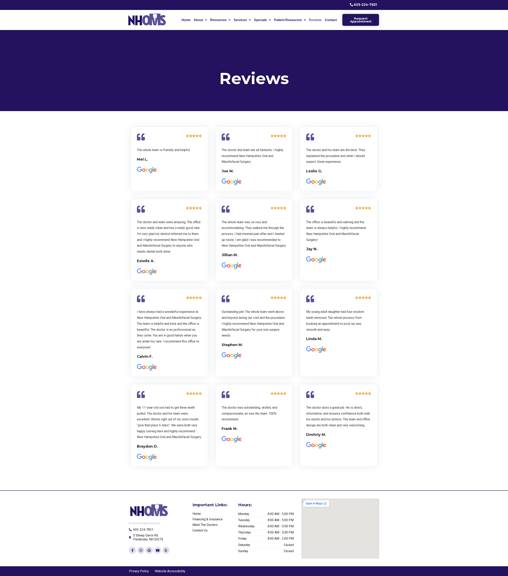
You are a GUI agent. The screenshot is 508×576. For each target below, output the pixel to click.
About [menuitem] (198, 20)
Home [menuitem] (186, 20)
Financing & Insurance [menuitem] (207, 519)
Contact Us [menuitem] (200, 530)
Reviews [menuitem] (315, 20)
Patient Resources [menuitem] (288, 20)
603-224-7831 (365, 4)
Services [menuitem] (240, 20)
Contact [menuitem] (331, 20)
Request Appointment (360, 19)
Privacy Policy (139, 571)
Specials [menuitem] (260, 20)
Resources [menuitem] (218, 20)
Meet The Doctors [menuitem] (205, 525)
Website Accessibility (170, 571)
